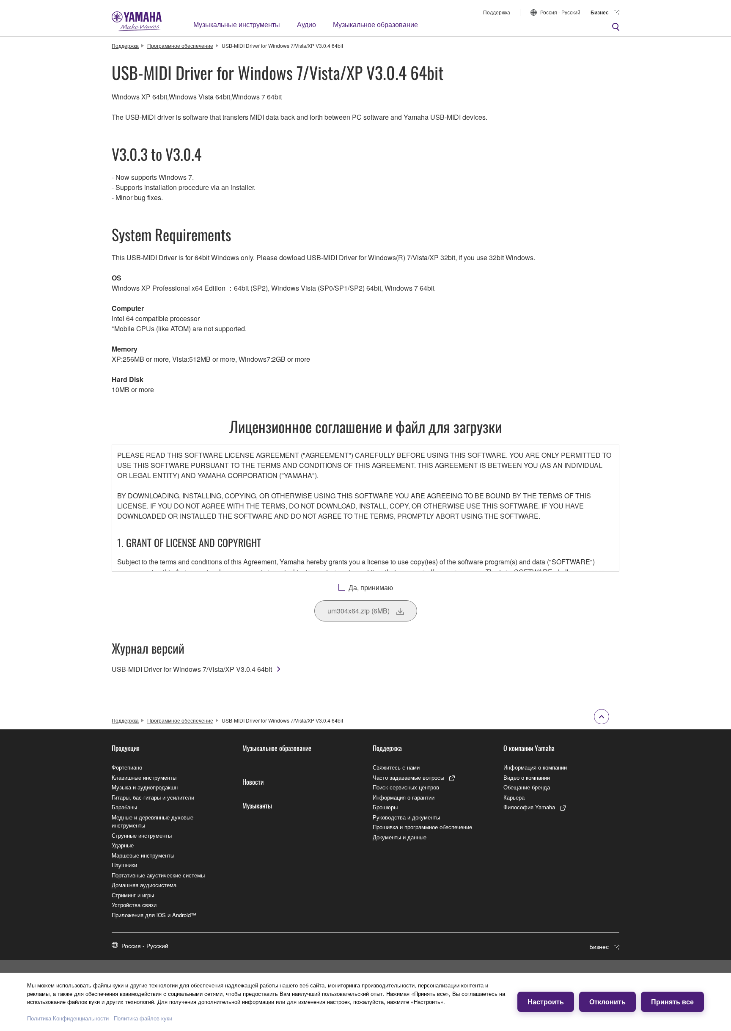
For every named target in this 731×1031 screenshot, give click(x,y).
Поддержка (496, 12)
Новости (253, 782)
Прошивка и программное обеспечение (422, 827)
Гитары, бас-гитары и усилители (153, 797)
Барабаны (124, 807)
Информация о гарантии (403, 797)
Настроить (546, 1001)
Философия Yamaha (529, 807)
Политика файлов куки (143, 1018)
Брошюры (385, 807)
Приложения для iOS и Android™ (154, 915)
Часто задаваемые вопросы (408, 777)
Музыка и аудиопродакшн (145, 787)
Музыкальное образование (375, 24)
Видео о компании (526, 777)
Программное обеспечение (180, 45)
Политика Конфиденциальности (68, 1018)
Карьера (514, 797)
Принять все (672, 1001)
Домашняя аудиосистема (144, 885)
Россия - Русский (560, 12)
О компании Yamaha (529, 748)
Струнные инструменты (142, 835)
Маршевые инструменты (143, 855)
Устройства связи (134, 905)
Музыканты (257, 805)
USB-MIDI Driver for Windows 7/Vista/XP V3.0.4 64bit (192, 669)
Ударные (123, 845)
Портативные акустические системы (158, 875)
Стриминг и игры (133, 895)
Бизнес (600, 12)
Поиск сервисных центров (406, 787)
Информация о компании (535, 767)
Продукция (126, 748)
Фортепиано (127, 767)
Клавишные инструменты (144, 777)
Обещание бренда (526, 787)
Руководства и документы (406, 817)
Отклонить (607, 1001)
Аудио (306, 24)
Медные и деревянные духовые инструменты (152, 821)
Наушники (124, 865)
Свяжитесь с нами (396, 767)
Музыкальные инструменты (236, 24)
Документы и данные (399, 837)
